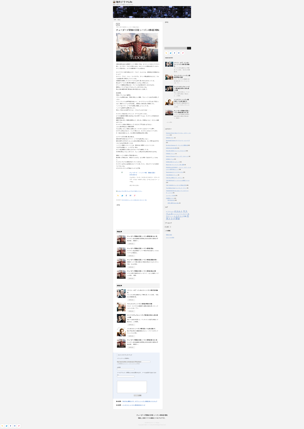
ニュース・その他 (170, 195)
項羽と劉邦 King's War (173, 203)
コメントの (170, 237)
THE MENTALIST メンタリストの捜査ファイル (177, 180)
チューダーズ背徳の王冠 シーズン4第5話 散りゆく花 (142, 236)
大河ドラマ (141, 200)
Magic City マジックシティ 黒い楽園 (175, 164)
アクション (170, 211)
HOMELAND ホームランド (172, 162)
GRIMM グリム (170, 159)
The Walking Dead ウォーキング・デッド (176, 188)
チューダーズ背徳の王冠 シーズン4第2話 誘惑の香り (142, 259)
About (119, 19)
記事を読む (131, 243)
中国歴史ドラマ (170, 198)
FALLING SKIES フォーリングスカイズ (175, 150)
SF (166, 211)
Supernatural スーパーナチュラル (174, 172)
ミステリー (178, 216)
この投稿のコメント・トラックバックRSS (128, 363)
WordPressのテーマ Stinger (152, 422)
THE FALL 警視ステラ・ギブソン (174, 177)
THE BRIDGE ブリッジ (171, 175)
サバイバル (176, 214)
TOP (115, 19)
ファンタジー (183, 214)
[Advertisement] (129, 217)
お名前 (119, 367)
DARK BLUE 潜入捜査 (171, 148)
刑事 (184, 216)
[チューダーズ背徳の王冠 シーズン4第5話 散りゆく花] (169, 114)
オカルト (178, 211)
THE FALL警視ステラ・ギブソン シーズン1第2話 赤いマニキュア (139, 401)
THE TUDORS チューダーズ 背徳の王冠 (129, 27)
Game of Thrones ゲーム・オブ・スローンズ (177, 156)
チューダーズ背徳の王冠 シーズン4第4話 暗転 (152, 415)
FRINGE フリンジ (170, 153)
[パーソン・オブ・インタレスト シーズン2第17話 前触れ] (169, 66)
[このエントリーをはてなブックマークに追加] (15, 427)
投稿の (169, 234)
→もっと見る (169, 122)
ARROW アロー (170, 137)
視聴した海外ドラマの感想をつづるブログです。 (152, 418)
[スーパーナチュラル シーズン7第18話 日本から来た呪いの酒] (169, 90)
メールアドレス (121, 372)
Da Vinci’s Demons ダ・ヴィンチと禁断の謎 (177, 145)
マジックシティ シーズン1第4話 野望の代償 (139, 303)
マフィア (171, 216)
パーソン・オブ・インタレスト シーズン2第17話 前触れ (181, 64)
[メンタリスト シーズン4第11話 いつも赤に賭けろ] (169, 104)
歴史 (146, 200)
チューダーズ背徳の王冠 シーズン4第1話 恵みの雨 (141, 271)
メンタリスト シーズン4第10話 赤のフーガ (133, 405)
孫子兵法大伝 (171, 200)
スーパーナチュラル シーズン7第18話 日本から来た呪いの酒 (181, 88)
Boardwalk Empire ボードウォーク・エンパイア (178, 140)
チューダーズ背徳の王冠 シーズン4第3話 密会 (140, 248)
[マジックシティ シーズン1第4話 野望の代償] (169, 79)
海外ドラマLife (124, 2)
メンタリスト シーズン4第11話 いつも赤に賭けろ (141, 328)
